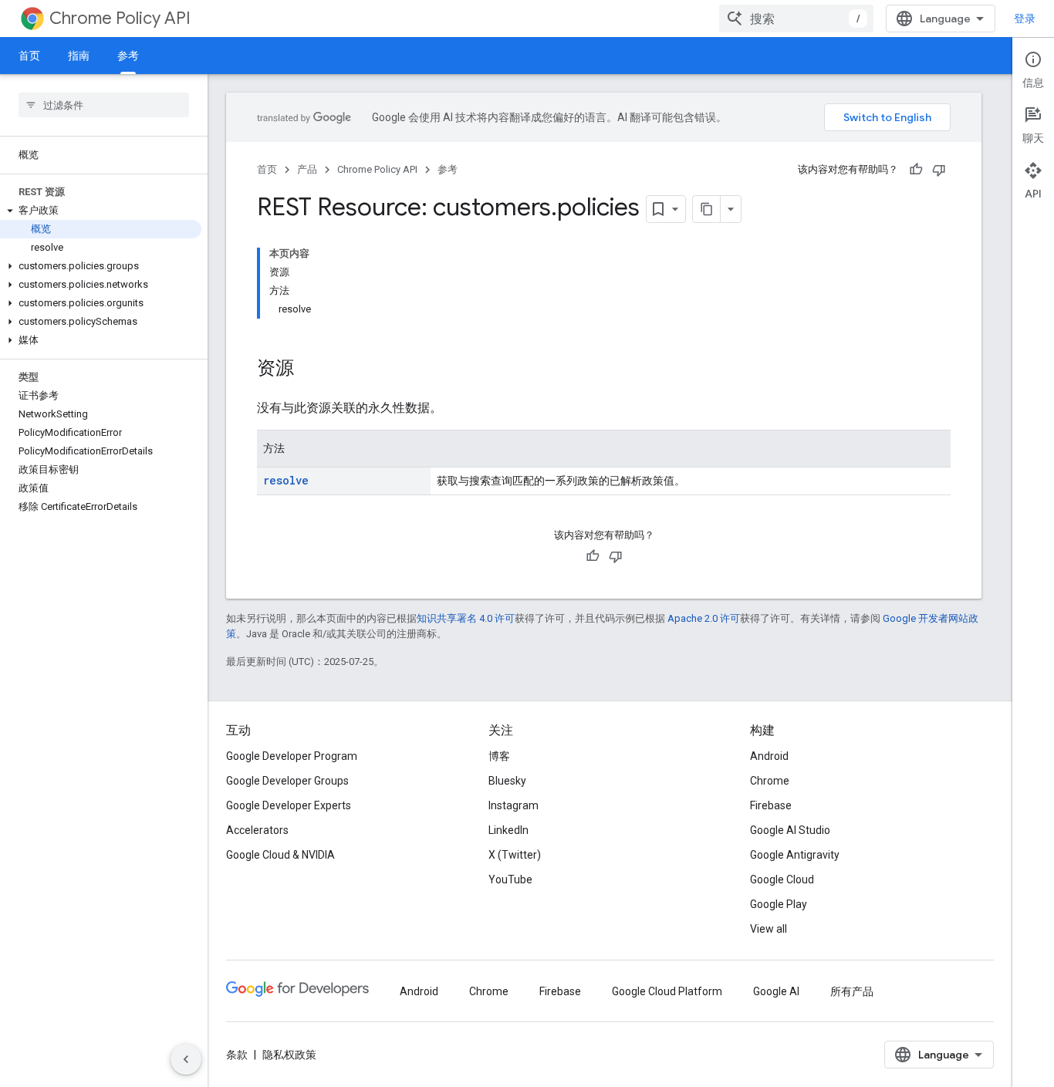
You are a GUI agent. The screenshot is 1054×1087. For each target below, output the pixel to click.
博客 (499, 756)
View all (768, 929)
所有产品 (851, 991)
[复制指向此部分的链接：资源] (309, 369)
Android (769, 756)
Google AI (776, 991)
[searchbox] (104, 105)
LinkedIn (508, 830)
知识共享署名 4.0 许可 (466, 618)
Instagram (513, 805)
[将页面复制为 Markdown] (707, 209)
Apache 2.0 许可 (703, 618)
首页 (29, 55)
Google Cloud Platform (667, 991)
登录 (1024, 18)
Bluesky (507, 781)
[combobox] (796, 18)
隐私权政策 (289, 1054)
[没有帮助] (939, 169)
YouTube (510, 879)
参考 (128, 55)
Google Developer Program (291, 756)
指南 (79, 55)
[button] (100, 210)
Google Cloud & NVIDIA (280, 855)
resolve (286, 480)
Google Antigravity (794, 855)
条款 (237, 1054)
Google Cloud (782, 879)
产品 (307, 169)
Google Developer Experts (288, 805)
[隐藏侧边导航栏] (186, 1059)
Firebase (771, 805)
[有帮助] (915, 169)
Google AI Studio (790, 830)
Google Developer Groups (287, 781)
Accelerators (257, 830)
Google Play (778, 904)
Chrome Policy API (120, 18)
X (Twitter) (514, 855)
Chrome (769, 781)
